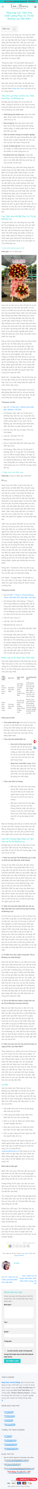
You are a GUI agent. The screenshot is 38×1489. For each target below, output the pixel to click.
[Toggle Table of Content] (13, 29)
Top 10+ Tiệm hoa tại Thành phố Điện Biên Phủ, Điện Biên (10, 1279)
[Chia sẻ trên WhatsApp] (10, 1246)
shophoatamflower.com (11, 1151)
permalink (21, 1255)
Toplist (26, 1253)
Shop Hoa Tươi (18, 88)
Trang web (8, 1341)
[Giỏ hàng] (35, 6)
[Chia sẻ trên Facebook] (13, 1246)
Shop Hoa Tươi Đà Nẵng (11, 1382)
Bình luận (8, 1304)
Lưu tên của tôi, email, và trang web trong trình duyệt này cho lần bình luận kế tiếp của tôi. (18, 1354)
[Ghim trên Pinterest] (24, 1246)
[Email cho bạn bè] (20, 1246)
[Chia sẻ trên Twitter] (17, 1246)
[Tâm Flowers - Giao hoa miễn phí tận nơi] (19, 6)
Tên (6, 1322)
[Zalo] (35, 748)
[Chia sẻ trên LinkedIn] (28, 1246)
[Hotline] (35, 741)
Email (6, 1332)
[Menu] (3, 6)
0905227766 (27, 1479)
